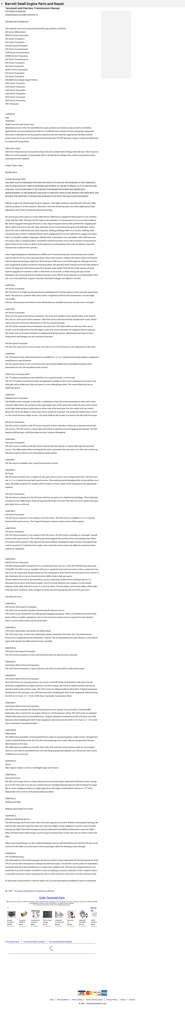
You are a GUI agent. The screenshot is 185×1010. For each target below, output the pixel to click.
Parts (52, 1000)
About (123, 1000)
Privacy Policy (111, 1000)
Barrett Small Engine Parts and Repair (34, 4)
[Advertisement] (116, 44)
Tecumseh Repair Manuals (60, 942)
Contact (132, 1000)
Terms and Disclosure (94, 1000)
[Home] (2, 3)
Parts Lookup (77, 1000)
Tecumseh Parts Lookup (34, 942)
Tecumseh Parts (12, 942)
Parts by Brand (63, 1000)
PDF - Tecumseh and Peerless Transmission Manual (31, 891)
